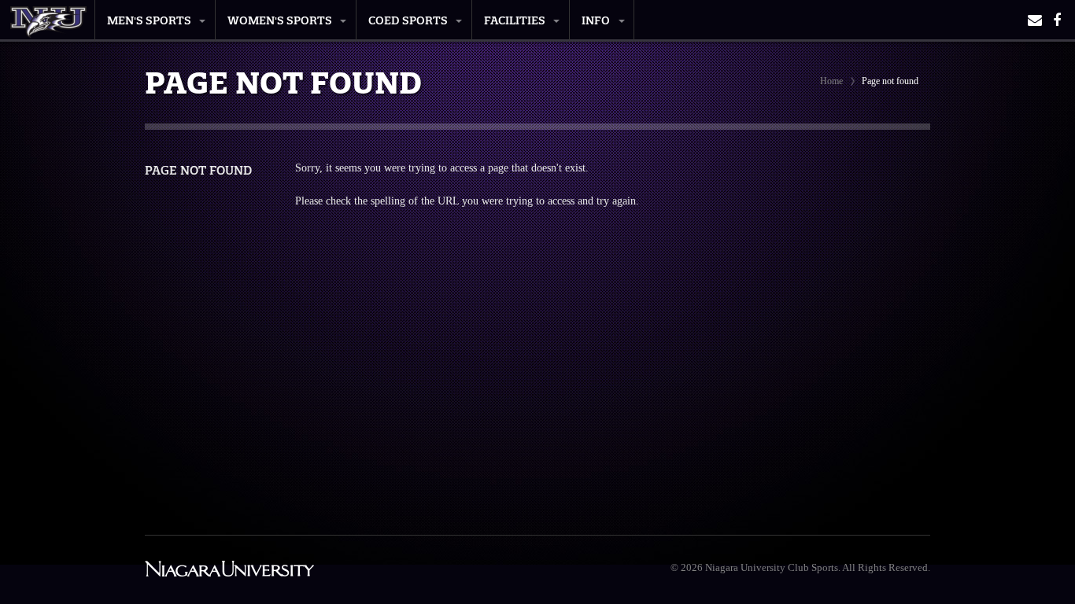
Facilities (514, 20)
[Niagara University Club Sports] (48, 17)
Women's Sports (279, 20)
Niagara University (229, 570)
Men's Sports (149, 20)
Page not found (198, 170)
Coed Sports (408, 20)
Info (596, 20)
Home (831, 81)
